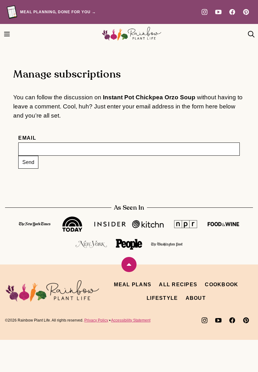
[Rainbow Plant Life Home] (131, 33)
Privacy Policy (96, 320)
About (196, 298)
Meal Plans (132, 284)
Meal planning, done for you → (58, 12)
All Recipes (178, 284)
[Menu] (7, 34)
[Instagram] (204, 12)
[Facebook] (232, 12)
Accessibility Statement (130, 320)
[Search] (251, 34)
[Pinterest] (246, 12)
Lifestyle (162, 298)
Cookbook (221, 284)
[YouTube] (218, 12)
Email (27, 138)
